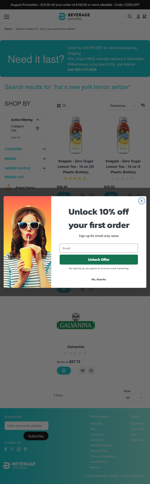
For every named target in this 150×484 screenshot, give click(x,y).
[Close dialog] (141, 201)
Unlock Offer (99, 259)
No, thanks (99, 279)
